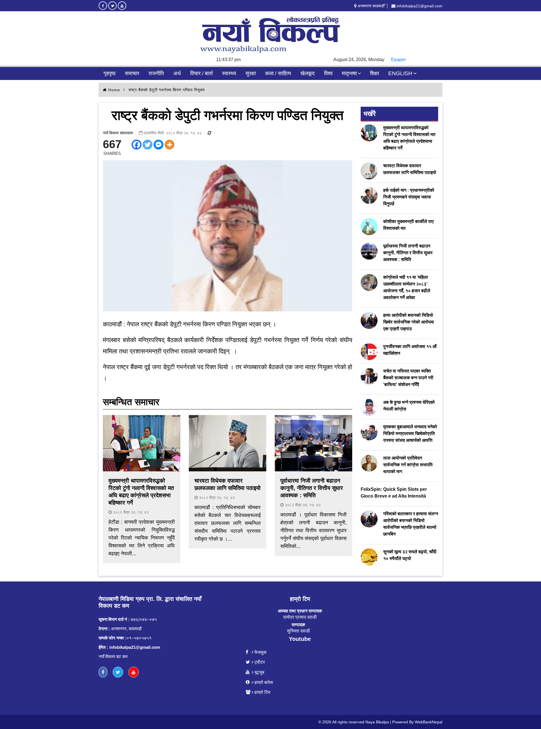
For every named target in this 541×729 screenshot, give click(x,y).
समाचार (132, 73)
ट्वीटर (259, 662)
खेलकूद (307, 73)
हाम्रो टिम (262, 692)
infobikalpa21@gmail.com (418, 6)
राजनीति (156, 73)
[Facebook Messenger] (158, 145)
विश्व (328, 73)
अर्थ (177, 73)
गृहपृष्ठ (109, 73)
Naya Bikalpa (377, 722)
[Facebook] (136, 145)
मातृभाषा (349, 73)
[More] (169, 145)
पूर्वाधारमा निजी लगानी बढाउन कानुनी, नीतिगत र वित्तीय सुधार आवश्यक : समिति (311, 488)
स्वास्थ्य (229, 73)
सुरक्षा (250, 73)
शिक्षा (374, 73)
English (400, 73)
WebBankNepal (428, 722)
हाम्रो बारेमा (263, 682)
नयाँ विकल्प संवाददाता (118, 133)
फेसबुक (260, 652)
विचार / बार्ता (201, 73)
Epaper (398, 59)
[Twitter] (147, 145)
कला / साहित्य (278, 73)
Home (113, 90)
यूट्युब (259, 672)
